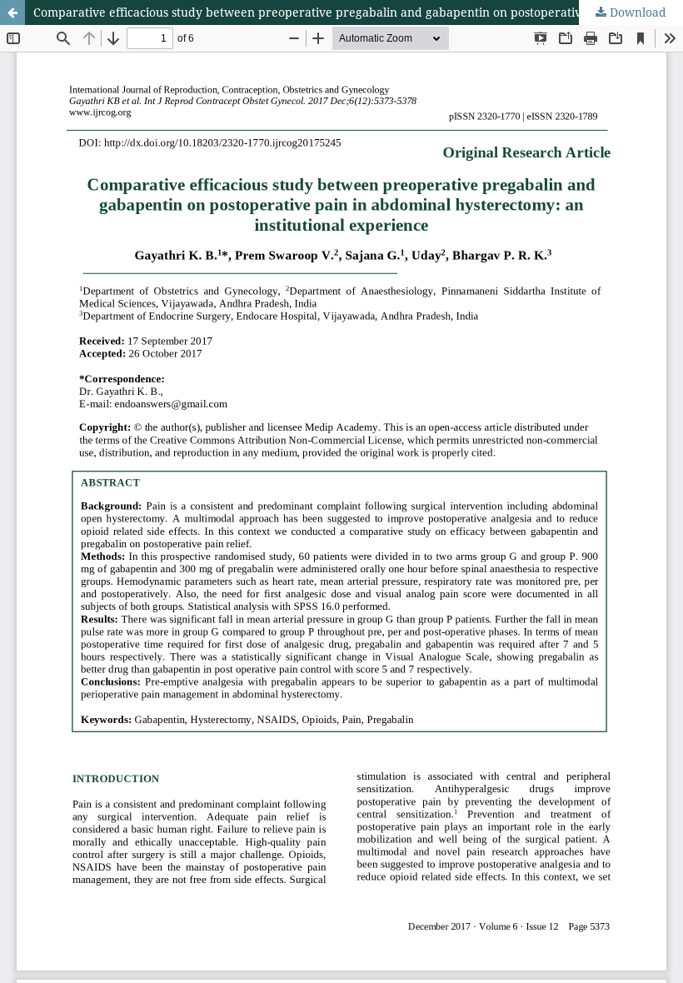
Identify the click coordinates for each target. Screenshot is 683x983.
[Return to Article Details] (12, 12)
